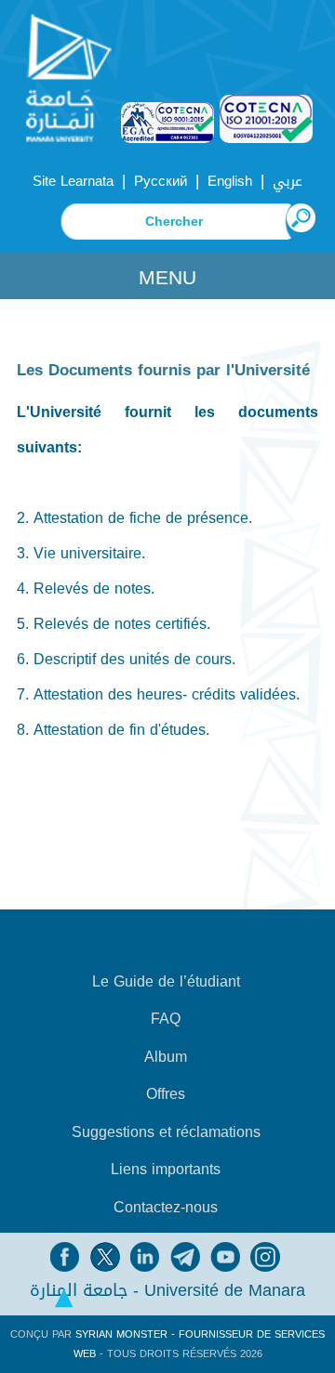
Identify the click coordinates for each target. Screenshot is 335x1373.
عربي (287, 181)
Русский (160, 181)
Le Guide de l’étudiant (166, 982)
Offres (165, 1094)
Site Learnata (73, 181)
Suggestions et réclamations (166, 1132)
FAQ (166, 1019)
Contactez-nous (166, 1208)
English (230, 181)
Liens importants (166, 1169)
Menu (167, 277)
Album (165, 1057)
